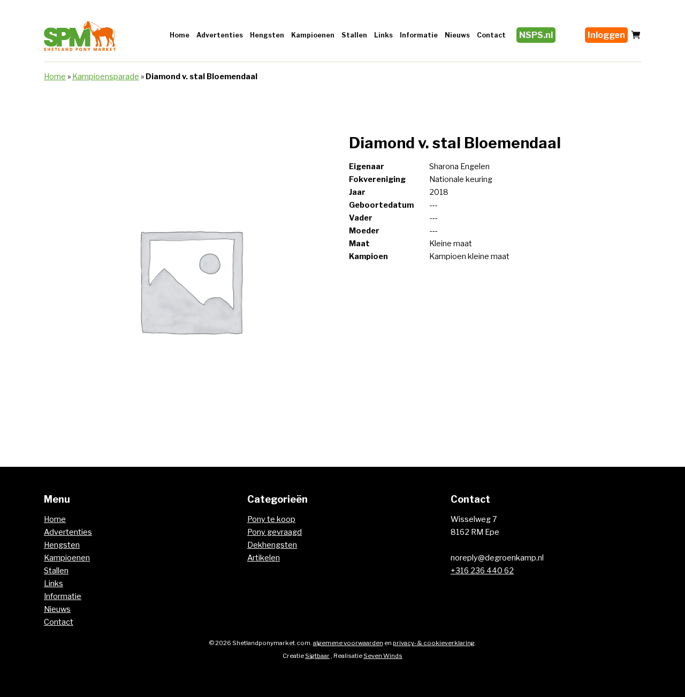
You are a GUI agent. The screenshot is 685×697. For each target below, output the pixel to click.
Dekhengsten (272, 545)
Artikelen (263, 558)
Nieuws (457, 35)
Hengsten (267, 35)
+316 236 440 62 (482, 570)
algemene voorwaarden (348, 643)
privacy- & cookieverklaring (434, 643)
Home (179, 35)
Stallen (354, 35)
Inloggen (606, 35)
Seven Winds (382, 656)
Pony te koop (271, 519)
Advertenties (219, 35)
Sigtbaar (317, 656)
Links (383, 35)
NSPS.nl (536, 35)
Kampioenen (312, 35)
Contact (491, 35)
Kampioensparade (105, 76)
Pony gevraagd (274, 532)
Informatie (419, 35)
